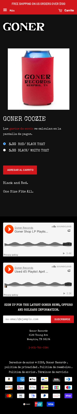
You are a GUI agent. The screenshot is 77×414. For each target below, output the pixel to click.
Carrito (69, 10)
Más (11, 10)
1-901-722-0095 (38, 348)
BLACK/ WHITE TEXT (29, 150)
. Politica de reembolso (54, 367)
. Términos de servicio (52, 372)
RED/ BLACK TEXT (27, 144)
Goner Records (56, 362)
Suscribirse (62, 319)
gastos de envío (21, 128)
